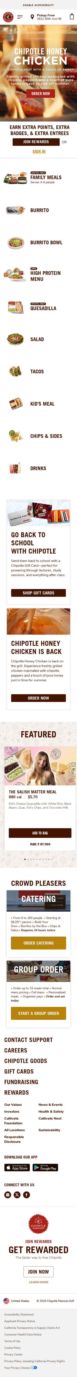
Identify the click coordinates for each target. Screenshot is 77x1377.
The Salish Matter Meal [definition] (32, 792)
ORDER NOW (40, 93)
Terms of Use (12, 1341)
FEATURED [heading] (38, 734)
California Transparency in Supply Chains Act (32, 1328)
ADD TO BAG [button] (40, 833)
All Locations (14, 1130)
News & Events (50, 1104)
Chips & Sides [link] (46, 436)
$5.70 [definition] (33, 797)
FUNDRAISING (21, 1081)
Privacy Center (13, 1355)
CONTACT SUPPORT (28, 1039)
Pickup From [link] (46, 15)
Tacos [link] (37, 371)
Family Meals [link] (46, 177)
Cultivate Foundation (13, 1121)
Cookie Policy (12, 1348)
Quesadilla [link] (43, 308)
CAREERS (15, 1050)
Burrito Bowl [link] (46, 242)
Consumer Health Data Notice (22, 1335)
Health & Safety (51, 1111)
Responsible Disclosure (14, 1139)
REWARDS (16, 1092)
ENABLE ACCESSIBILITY (38, 5)
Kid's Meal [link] (42, 404)
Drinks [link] (38, 468)
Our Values (13, 1104)
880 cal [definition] (15, 797)
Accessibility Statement (19, 1315)
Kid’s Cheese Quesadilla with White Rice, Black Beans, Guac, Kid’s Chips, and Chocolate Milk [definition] (40, 806)
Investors (11, 1111)
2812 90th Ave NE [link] (49, 19)
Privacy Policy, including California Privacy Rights (34, 1361)
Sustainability (49, 1130)
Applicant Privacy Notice (19, 1321)
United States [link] (20, 1301)
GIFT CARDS (19, 1071)
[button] (25, 859)
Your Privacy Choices (17, 1368)
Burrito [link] (39, 210)
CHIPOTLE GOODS (25, 1060)
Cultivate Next (49, 1118)
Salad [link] (37, 339)
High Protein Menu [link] (45, 276)
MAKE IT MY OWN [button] (40, 844)
